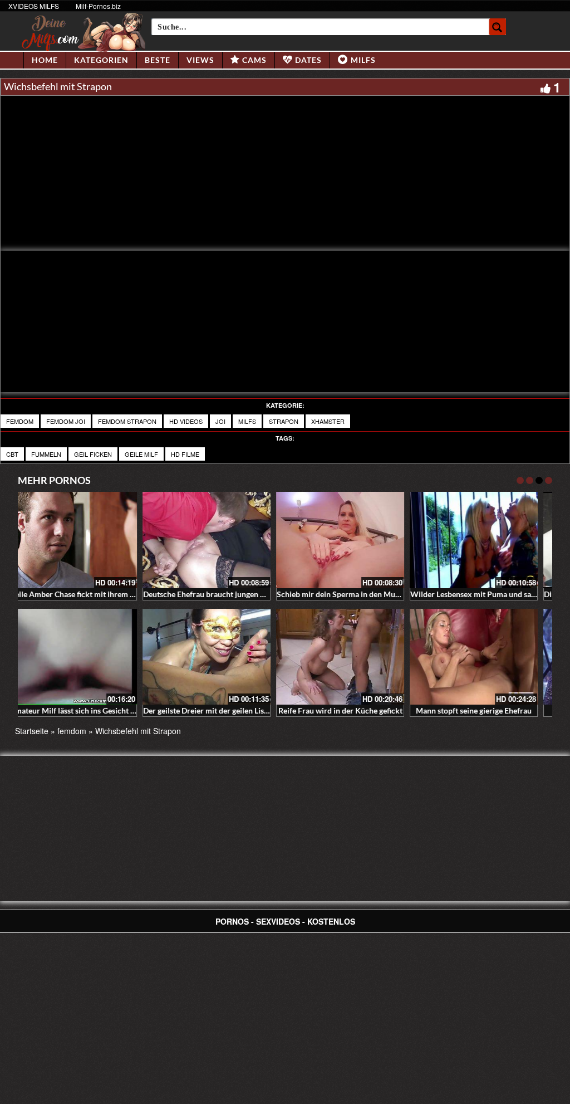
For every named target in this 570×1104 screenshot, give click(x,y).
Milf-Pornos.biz (98, 5)
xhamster (328, 421)
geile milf (141, 454)
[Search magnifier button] (497, 26)
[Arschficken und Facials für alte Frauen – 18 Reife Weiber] (352, 540)
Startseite (31, 730)
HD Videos (186, 421)
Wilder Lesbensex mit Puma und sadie (87, 594)
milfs (247, 421)
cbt (12, 454)
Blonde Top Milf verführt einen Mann (352, 710)
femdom (19, 421)
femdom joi (65, 421)
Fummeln (46, 454)
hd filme (185, 454)
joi (220, 421)
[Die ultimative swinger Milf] (218, 657)
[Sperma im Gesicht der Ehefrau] (485, 540)
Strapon (283, 421)
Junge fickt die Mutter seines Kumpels (487, 710)
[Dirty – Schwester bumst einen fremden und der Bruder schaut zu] (218, 540)
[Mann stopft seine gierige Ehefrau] (85, 657)
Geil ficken (93, 454)
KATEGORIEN (101, 60)
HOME (45, 60)
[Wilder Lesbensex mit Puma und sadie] (85, 540)
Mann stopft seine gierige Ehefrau (84, 710)
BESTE (157, 60)
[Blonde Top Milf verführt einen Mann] (352, 657)
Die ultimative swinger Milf (218, 710)
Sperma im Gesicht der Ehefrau (485, 594)
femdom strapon (127, 421)
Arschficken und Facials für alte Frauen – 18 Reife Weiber (388, 594)
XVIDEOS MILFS (33, 5)
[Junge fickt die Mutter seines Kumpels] (485, 657)
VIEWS (200, 60)
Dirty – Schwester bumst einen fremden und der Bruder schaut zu (268, 594)
